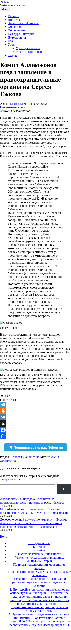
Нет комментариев (12, 107)
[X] (35, 423)
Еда (10, 41)
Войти (4, 536)
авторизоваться (10, 479)
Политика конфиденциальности (39, 554)
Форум (12, 55)
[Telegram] (35, 405)
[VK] (35, 417)
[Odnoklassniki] (35, 411)
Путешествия (17, 37)
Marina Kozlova (20, 103)
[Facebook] (35, 430)
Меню (5, 9)
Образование (16, 30)
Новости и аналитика (24, 457)
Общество (14, 26)
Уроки (12, 44)
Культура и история (21, 34)
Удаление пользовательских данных (39, 557)
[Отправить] (35, 436)
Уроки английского (29, 51)
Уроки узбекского (28, 48)
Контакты (39, 546)
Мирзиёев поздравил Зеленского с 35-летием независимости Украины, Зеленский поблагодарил (34, 511)
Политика (14, 19)
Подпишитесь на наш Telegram (38, 447)
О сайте (39, 550)
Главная (13, 16)
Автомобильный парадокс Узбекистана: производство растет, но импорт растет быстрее (32, 500)
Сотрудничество (39, 543)
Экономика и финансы (23, 23)
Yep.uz (4, 1)
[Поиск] (64, 489)
